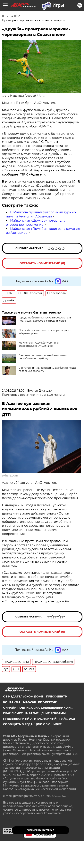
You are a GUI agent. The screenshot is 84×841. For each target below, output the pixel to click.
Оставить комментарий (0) (42, 263)
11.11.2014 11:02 (11, 16)
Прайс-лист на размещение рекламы (34, 713)
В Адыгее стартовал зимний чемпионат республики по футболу (43, 357)
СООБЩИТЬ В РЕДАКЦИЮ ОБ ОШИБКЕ (32, 724)
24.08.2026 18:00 (13, 390)
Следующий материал (40, 830)
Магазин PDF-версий (40, 702)
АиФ (42, 95)
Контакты (11, 702)
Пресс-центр (56, 696)
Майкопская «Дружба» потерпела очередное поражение (35, 222)
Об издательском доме (23, 696)
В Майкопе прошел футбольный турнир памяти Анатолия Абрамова (41, 214)
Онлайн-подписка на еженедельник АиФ (38, 707)
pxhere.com (10, 475)
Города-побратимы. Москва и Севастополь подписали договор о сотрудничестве (45, 319)
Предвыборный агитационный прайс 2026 (39, 718)
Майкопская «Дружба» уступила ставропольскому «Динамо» (39, 344)
